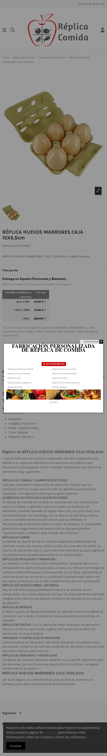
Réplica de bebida (60, 378)
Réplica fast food (15, 387)
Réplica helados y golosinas (19, 383)
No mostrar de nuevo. (91, 342)
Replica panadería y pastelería (21, 369)
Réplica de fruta (14, 378)
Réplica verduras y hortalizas (64, 373)
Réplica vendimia (59, 387)
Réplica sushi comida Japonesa (65, 383)
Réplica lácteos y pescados (64, 369)
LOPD (55, 402)
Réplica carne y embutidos (19, 373)
